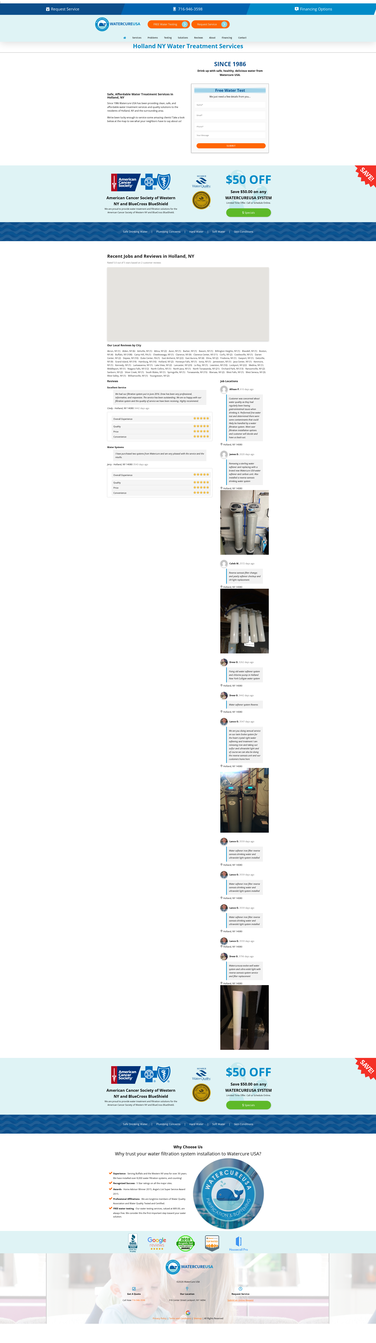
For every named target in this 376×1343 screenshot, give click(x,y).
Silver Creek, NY (133, 372)
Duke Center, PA (148, 358)
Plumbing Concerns (168, 231)
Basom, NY (204, 350)
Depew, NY (128, 358)
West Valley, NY (115, 375)
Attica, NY (159, 350)
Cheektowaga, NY (162, 354)
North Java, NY (180, 368)
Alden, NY (127, 350)
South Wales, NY (154, 372)
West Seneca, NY (254, 372)
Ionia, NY (203, 361)
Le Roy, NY (199, 365)
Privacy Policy (160, 1318)
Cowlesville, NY (242, 354)
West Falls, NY (233, 372)
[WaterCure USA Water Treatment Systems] (124, 38)
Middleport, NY (114, 368)
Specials (250, 212)
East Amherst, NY (170, 358)
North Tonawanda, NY (204, 368)
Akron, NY (112, 350)
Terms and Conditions (180, 1318)
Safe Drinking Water (135, 231)
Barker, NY (188, 350)
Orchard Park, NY (230, 368)
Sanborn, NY (113, 372)
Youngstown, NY (158, 375)
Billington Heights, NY (226, 350)
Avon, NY (173, 350)
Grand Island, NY (123, 361)
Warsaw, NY (215, 372)
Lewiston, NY (216, 365)
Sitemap (198, 1318)
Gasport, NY (244, 358)
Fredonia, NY (226, 358)
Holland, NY (164, 361)
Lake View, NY (162, 365)
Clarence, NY (182, 354)
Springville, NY (174, 372)
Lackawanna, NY (141, 365)
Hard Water (196, 231)
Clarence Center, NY (203, 354)
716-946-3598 (190, 9)
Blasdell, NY (248, 350)
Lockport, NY (235, 365)
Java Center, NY (241, 361)
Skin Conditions (243, 231)
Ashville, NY (143, 350)
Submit (231, 145)
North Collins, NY (159, 368)
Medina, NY (254, 365)
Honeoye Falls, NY (185, 361)
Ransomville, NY (253, 368)
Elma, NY (210, 358)
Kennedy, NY (121, 365)
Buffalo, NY (120, 354)
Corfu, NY (224, 354)
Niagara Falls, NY (135, 368)
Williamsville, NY (136, 375)
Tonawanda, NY (195, 372)
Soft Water (218, 231)
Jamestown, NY (220, 361)
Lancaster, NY (181, 365)
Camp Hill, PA (141, 354)
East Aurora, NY (193, 358)
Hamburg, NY (145, 361)
